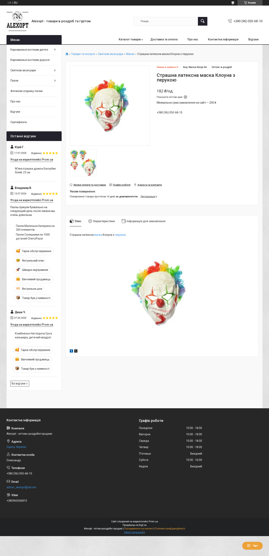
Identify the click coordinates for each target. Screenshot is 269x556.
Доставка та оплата (164, 39)
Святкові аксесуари (110, 54)
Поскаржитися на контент (138, 528)
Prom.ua (153, 521)
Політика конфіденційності (170, 528)
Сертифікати (18, 122)
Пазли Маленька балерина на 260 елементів (35, 227)
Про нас (192, 39)
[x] (75, 351)
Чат (255, 545)
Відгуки (253, 39)
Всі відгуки (18, 383)
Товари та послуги (83, 54)
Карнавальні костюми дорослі (30, 59)
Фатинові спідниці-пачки (26, 91)
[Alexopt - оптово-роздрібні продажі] (17, 21)
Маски (130, 54)
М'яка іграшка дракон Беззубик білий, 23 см (35, 170)
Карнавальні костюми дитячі (29, 49)
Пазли (14, 80)
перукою (120, 234)
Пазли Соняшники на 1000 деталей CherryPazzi (33, 236)
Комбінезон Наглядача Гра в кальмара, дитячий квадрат (33, 335)
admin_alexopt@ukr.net (21, 487)
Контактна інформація (223, 39)
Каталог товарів (130, 39)
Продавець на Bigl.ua (135, 525)
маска (98, 234)
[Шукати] (202, 21)
